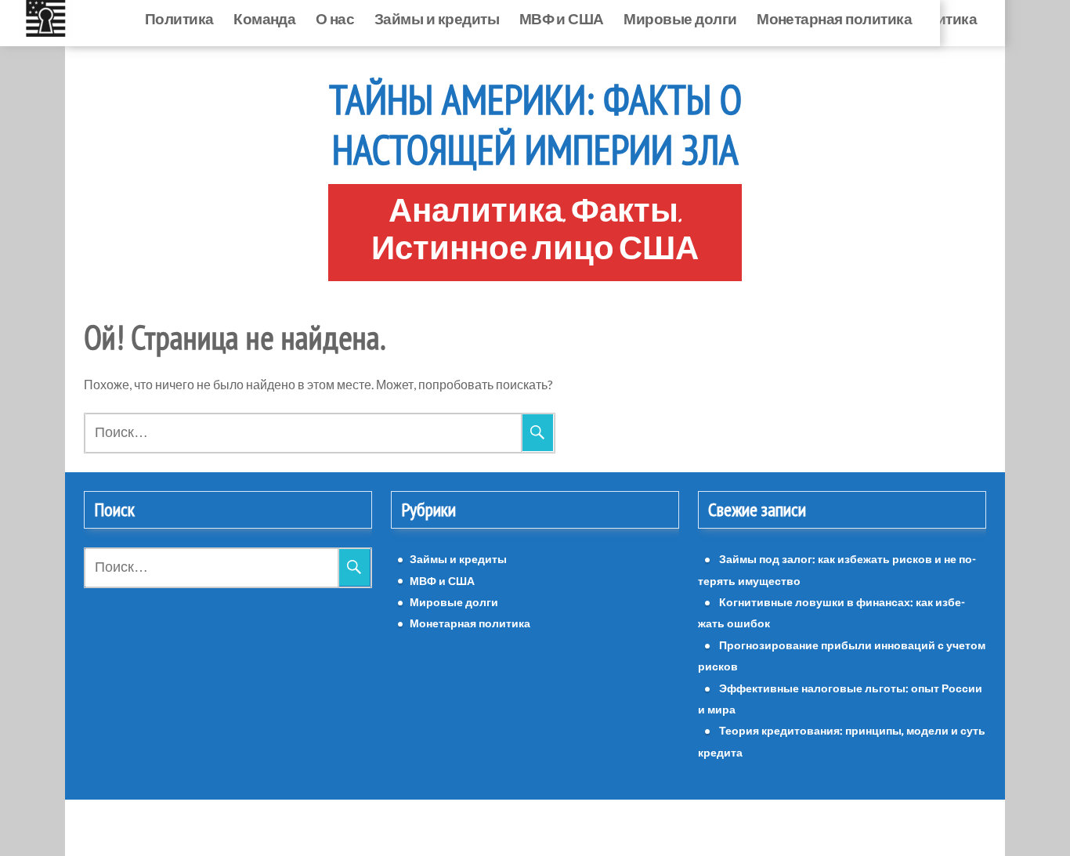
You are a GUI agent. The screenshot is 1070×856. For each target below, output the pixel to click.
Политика (179, 18)
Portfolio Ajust (570, 827)
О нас (335, 18)
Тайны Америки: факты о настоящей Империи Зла (535, 124)
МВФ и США (561, 18)
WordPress (491, 827)
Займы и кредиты (436, 18)
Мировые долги (680, 18)
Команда (264, 18)
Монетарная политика (834, 18)
